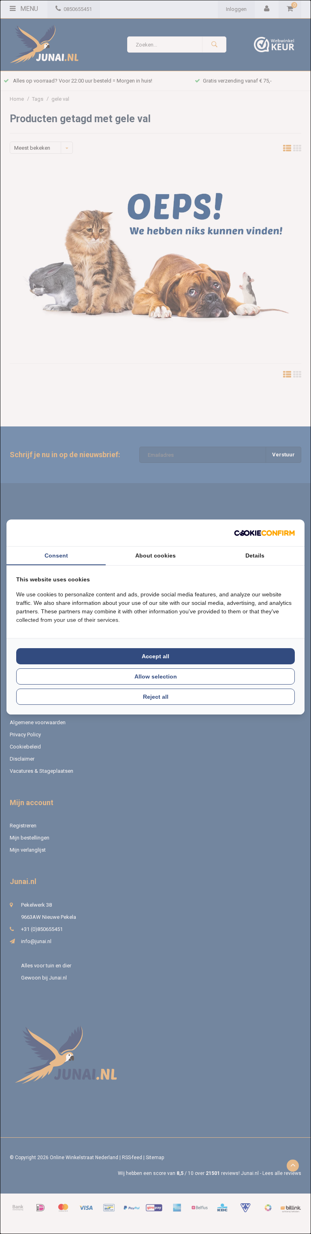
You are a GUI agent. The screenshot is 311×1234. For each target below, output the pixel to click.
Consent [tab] (56, 555)
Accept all (155, 656)
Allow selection (155, 676)
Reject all (155, 696)
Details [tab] (254, 555)
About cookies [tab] (155, 555)
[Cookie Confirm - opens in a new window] (264, 533)
